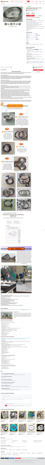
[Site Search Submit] (28, 1)
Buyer (28, 3)
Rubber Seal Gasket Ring (4, 454)
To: (4, 397)
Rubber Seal (10, 449)
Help (32, 3)
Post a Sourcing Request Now (20, 405)
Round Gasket (9, 454)
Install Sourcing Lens (18, 458)
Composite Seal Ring (18, 449)
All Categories (3, 3)
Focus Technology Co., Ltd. (17, 462)
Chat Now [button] (40, 15)
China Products (11, 460)
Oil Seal (7, 449)
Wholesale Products (22, 460)
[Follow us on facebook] (38, 458)
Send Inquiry (30, 15)
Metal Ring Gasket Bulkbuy (15, 454)
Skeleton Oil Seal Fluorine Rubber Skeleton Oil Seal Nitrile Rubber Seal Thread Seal (22, 420)
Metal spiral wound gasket (3, 440)
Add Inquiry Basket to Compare (13, 26)
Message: (3, 399)
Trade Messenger (12, 458)
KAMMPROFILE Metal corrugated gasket (37, 440)
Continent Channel (30, 460)
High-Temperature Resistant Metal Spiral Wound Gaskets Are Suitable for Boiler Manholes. (31, 433)
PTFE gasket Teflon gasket (14, 440)
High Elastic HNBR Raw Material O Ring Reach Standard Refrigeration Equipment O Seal (40, 420)
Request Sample (37, 17)
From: (4, 395)
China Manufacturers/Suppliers (17, 460)
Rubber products (24, 440)
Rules (43, 3)
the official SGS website (17, 309)
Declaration (30, 462)
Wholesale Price (26, 460)
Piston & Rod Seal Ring (24, 449)
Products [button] (12, 1)
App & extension (36, 3)
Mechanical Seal (3, 449)
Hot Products (8, 460)
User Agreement (26, 462)
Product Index (34, 460)
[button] (26, 1)
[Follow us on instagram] (40, 458)
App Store (2, 458)
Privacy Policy (33, 462)
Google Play (6, 458)
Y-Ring (14, 449)
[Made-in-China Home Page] (4, 1)
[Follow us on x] (39, 458)
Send (6, 405)
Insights (37, 460)
